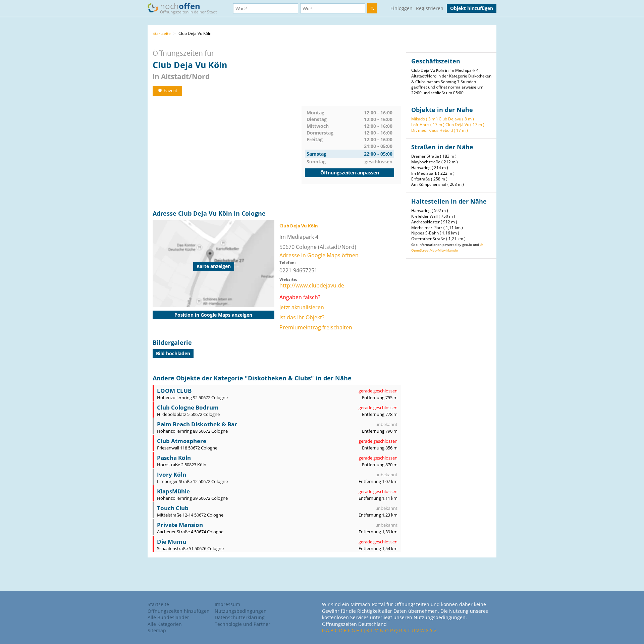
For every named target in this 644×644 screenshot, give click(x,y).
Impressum (227, 604)
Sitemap (157, 630)
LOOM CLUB (174, 390)
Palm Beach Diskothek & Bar (197, 424)
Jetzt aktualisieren (301, 307)
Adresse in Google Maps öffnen (319, 255)
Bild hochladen (173, 353)
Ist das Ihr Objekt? (301, 317)
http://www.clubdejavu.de (311, 285)
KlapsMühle (173, 491)
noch (188, 7)
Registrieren (429, 8)
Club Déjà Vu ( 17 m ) (464, 124)
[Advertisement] (227, 153)
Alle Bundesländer (168, 617)
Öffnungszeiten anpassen (349, 172)
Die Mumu (171, 541)
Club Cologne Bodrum (188, 407)
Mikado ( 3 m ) (424, 119)
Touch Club (173, 508)
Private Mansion (180, 525)
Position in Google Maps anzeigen (213, 315)
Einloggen (401, 8)
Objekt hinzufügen (471, 8)
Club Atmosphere (181, 441)
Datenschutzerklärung (240, 617)
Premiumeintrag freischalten (315, 327)
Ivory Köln (171, 474)
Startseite (162, 33)
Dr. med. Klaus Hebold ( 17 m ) (439, 130)
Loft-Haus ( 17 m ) (427, 124)
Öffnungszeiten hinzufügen (179, 611)
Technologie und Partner (242, 624)
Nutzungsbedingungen (241, 611)
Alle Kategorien (165, 624)
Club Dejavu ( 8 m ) (456, 119)
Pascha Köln (174, 458)
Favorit (170, 90)
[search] (372, 8)
